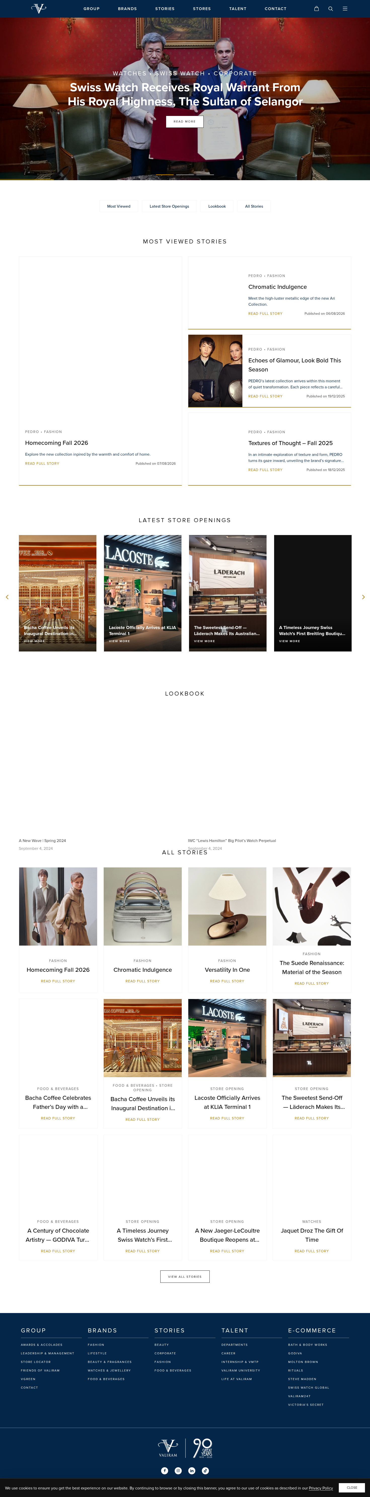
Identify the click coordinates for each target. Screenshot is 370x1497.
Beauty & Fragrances (110, 1362)
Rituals (295, 1370)
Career (228, 1353)
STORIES (165, 9)
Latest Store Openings (169, 206)
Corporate (165, 1353)
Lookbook (217, 206)
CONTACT (276, 9)
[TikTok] (205, 1470)
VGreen (28, 1379)
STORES (202, 9)
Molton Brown (303, 1362)
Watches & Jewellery (109, 1370)
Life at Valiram (236, 1379)
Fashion (96, 1345)
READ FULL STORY (42, 463)
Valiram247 (299, 1396)
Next (363, 597)
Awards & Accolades (42, 1345)
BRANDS (127, 9)
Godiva (295, 1353)
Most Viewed (118, 206)
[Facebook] (164, 1470)
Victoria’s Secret (306, 1405)
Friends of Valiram (40, 1370)
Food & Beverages (106, 1379)
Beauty (162, 1345)
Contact (29, 1388)
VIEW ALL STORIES (185, 1276)
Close (352, 1488)
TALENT (238, 9)
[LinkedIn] (191, 1470)
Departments (234, 1345)
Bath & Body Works (307, 1345)
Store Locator (36, 1362)
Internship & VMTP (240, 1362)
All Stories (254, 206)
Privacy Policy (321, 1488)
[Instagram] (178, 1470)
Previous (7, 597)
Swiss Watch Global (308, 1388)
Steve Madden (302, 1379)
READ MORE (185, 121)
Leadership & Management (48, 1353)
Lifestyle (97, 1353)
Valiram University (241, 1370)
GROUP (92, 9)
